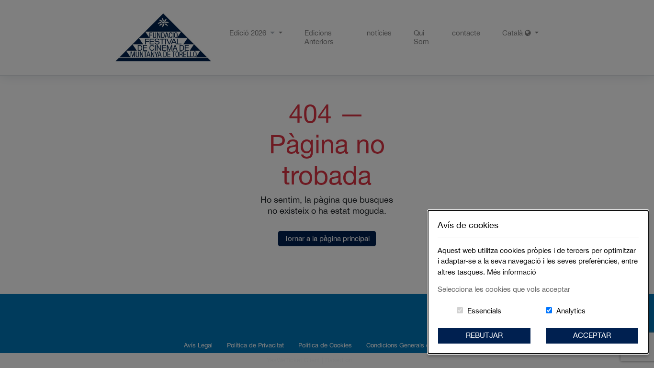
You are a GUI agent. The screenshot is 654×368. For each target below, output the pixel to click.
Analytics (571, 311)
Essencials (484, 311)
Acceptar (592, 335)
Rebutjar (484, 335)
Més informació (511, 272)
